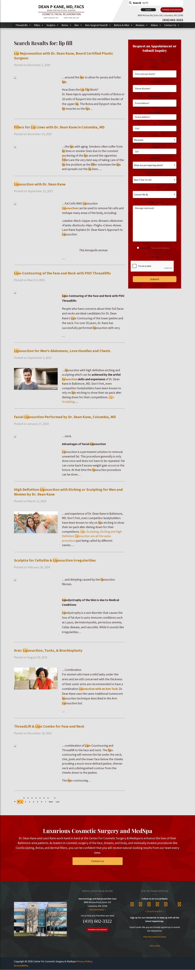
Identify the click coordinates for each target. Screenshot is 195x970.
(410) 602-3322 (97, 921)
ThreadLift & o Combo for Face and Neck (49, 726)
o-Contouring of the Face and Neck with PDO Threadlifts (62, 273)
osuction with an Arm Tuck (98, 689)
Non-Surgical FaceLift (96, 25)
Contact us (97, 861)
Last (57, 801)
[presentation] (152, 266)
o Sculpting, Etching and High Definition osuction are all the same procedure (92, 536)
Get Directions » (97, 909)
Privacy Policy (84, 961)
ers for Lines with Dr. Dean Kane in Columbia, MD (59, 127)
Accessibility (21, 965)
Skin (76, 25)
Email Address (155, 96)
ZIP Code (154, 146)
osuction (70, 208)
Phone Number (154, 81)
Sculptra (51, 25)
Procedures (155, 158)
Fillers (37, 25)
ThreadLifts (21, 25)
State (154, 135)
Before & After (121, 25)
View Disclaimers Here (154, 936)
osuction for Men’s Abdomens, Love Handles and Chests (62, 350)
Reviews (140, 25)
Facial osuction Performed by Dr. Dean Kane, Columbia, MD (65, 416)
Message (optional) (154, 202)
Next (51, 801)
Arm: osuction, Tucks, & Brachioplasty (48, 650)
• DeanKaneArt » (154, 911)
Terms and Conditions (160, 248)
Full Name (155, 67)
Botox (65, 25)
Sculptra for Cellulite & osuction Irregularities (55, 560)
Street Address (154, 112)
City (154, 124)
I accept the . (155, 248)
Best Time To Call (154, 172)
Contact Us (170, 25)
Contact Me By (154, 187)
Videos (154, 25)
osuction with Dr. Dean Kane (40, 184)
